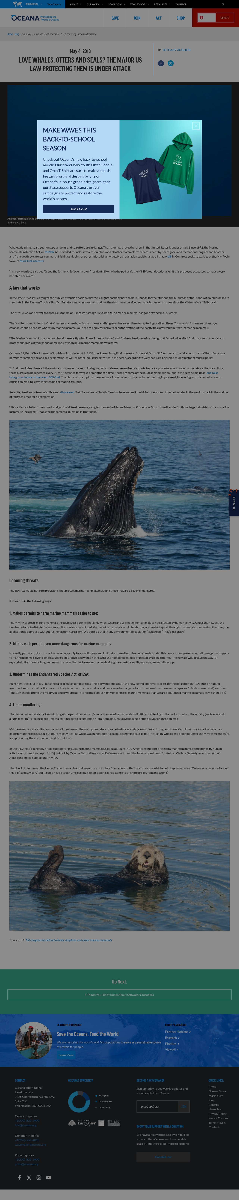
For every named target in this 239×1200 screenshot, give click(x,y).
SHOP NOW (78, 209)
